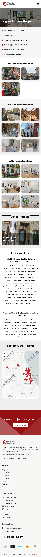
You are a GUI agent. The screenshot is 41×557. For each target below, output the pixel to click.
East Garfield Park (10, 277)
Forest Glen (8, 280)
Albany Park (9, 266)
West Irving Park (21, 300)
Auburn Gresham (15, 268)
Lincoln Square (20, 289)
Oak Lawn (14, 331)
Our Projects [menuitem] (6, 475)
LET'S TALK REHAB (20, 425)
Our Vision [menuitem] (5, 478)
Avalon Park (26, 268)
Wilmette (20, 337)
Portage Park (25, 291)
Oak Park (22, 331)
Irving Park (15, 286)
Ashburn (5, 268)
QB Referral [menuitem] (6, 517)
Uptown (30, 297)
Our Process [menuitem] (6, 472)
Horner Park (17, 283)
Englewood (31, 277)
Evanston (13, 325)
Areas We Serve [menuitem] (7, 487)
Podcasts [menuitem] (5, 484)
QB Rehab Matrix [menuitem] (7, 500)
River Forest (21, 334)
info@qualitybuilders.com (13, 528)
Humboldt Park (29, 283)
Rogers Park (10, 294)
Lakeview (36, 286)
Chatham (21, 274)
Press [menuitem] (4, 481)
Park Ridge (30, 331)
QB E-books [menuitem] (6, 512)
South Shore (21, 297)
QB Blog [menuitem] (5, 509)
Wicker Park (29, 303)
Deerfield (24, 322)
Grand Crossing (29, 280)
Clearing (29, 274)
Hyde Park (6, 286)
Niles (7, 331)
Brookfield (30, 319)
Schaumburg (32, 334)
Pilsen (16, 291)
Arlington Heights (12, 319)
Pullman (34, 291)
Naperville (34, 328)
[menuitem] (4, 537)
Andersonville (19, 266)
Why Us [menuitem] (4, 470)
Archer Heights (30, 266)
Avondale (35, 268)
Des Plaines (32, 322)
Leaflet (18, 398)
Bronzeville (22, 271)
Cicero (16, 322)
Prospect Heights (9, 334)
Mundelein (25, 328)
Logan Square (8, 291)
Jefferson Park (26, 286)
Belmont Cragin (11, 271)
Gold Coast (18, 280)
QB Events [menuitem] (5, 515)
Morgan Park (16, 328)
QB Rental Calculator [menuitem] (9, 503)
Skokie (12, 337)
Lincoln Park (8, 289)
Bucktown (31, 271)
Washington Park (8, 300)
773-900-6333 (9, 531)
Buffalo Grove (8, 322)
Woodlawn (20, 306)
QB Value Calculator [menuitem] (8, 506)
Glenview (21, 325)
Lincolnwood (30, 325)
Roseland (31, 294)
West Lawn (33, 300)
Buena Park (12, 274)
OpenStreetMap (27, 398)
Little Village (31, 289)
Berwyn (22, 319)
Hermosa (8, 283)
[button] (30, 383)
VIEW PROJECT (9, 241)
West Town (19, 303)
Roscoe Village (21, 294)
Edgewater (21, 277)
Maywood (6, 328)
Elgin (6, 325)
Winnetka (28, 337)
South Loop (11, 297)
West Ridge (9, 303)
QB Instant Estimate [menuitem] (9, 497)
